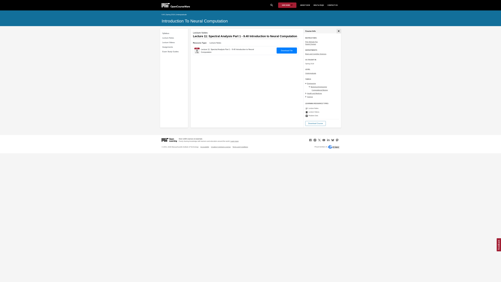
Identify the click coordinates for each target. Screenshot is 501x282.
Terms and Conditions (240, 147)
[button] (315, 123)
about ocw (305, 5)
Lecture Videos (168, 42)
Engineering (311, 83)
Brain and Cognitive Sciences (315, 54)
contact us (332, 5)
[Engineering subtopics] (306, 83)
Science (310, 97)
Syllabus (165, 33)
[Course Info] (338, 31)
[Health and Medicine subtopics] (306, 93)
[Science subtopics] (306, 97)
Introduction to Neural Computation (195, 21)
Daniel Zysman (310, 44)
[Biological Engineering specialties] (310, 87)
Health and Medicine (314, 93)
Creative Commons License (221, 147)
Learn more (234, 141)
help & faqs (319, 5)
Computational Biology (320, 90)
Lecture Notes (168, 38)
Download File (287, 50)
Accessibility (204, 147)
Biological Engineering (319, 87)
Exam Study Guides (170, 52)
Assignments (167, 47)
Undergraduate (310, 73)
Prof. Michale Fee (311, 42)
